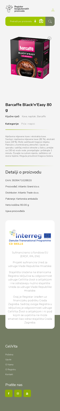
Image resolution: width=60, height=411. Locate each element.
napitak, (32, 116)
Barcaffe (41, 116)
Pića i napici (28, 123)
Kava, (25, 116)
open (49, 38)
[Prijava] (52, 10)
